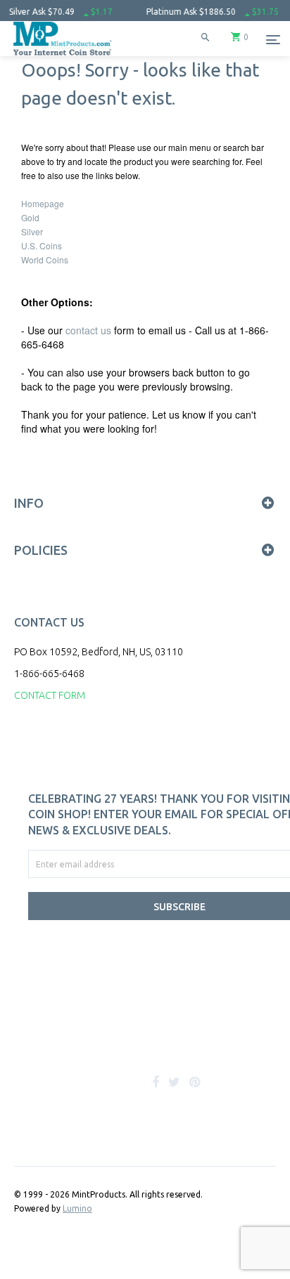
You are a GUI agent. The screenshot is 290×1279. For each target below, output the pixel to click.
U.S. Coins (41, 245)
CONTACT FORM (49, 695)
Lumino (77, 1208)
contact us (88, 330)
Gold (30, 217)
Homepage (42, 203)
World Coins (44, 259)
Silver (32, 231)
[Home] (62, 55)
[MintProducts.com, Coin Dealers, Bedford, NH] (98, 1036)
